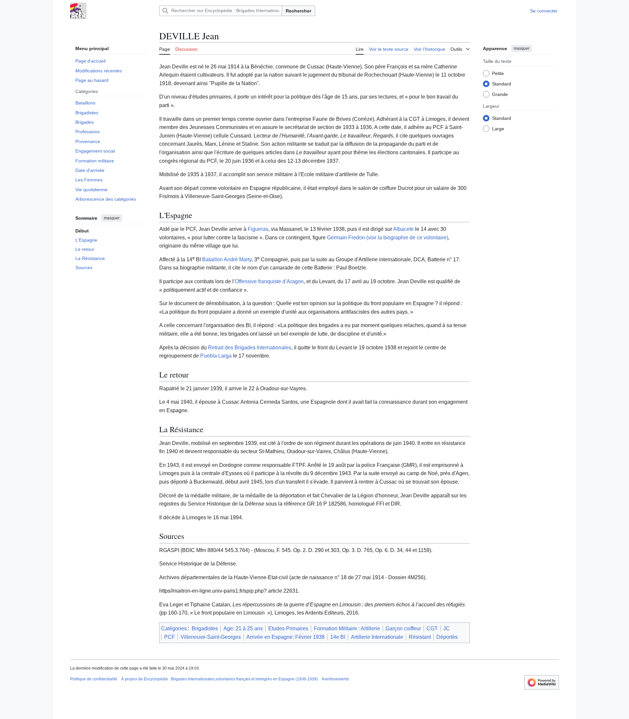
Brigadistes (205, 628)
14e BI (337, 637)
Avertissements (335, 679)
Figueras (258, 229)
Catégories (174, 628)
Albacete (403, 229)
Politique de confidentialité (93, 679)
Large (498, 128)
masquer (112, 218)
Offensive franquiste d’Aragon (269, 281)
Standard (501, 83)
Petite (498, 73)
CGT (432, 628)
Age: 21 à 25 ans (243, 628)
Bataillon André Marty (227, 259)
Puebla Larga (216, 356)
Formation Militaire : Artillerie (347, 628)
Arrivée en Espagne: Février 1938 (285, 637)
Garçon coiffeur (403, 628)
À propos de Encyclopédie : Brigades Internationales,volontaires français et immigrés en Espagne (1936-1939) (219, 679)
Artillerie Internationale (377, 637)
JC (446, 628)
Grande (500, 94)
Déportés (447, 637)
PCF (169, 637)
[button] (460, 48)
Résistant (420, 637)
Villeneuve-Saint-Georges (211, 637)
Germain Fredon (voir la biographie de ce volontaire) (387, 237)
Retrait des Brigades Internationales (249, 347)
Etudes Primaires (288, 628)
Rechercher (298, 10)
